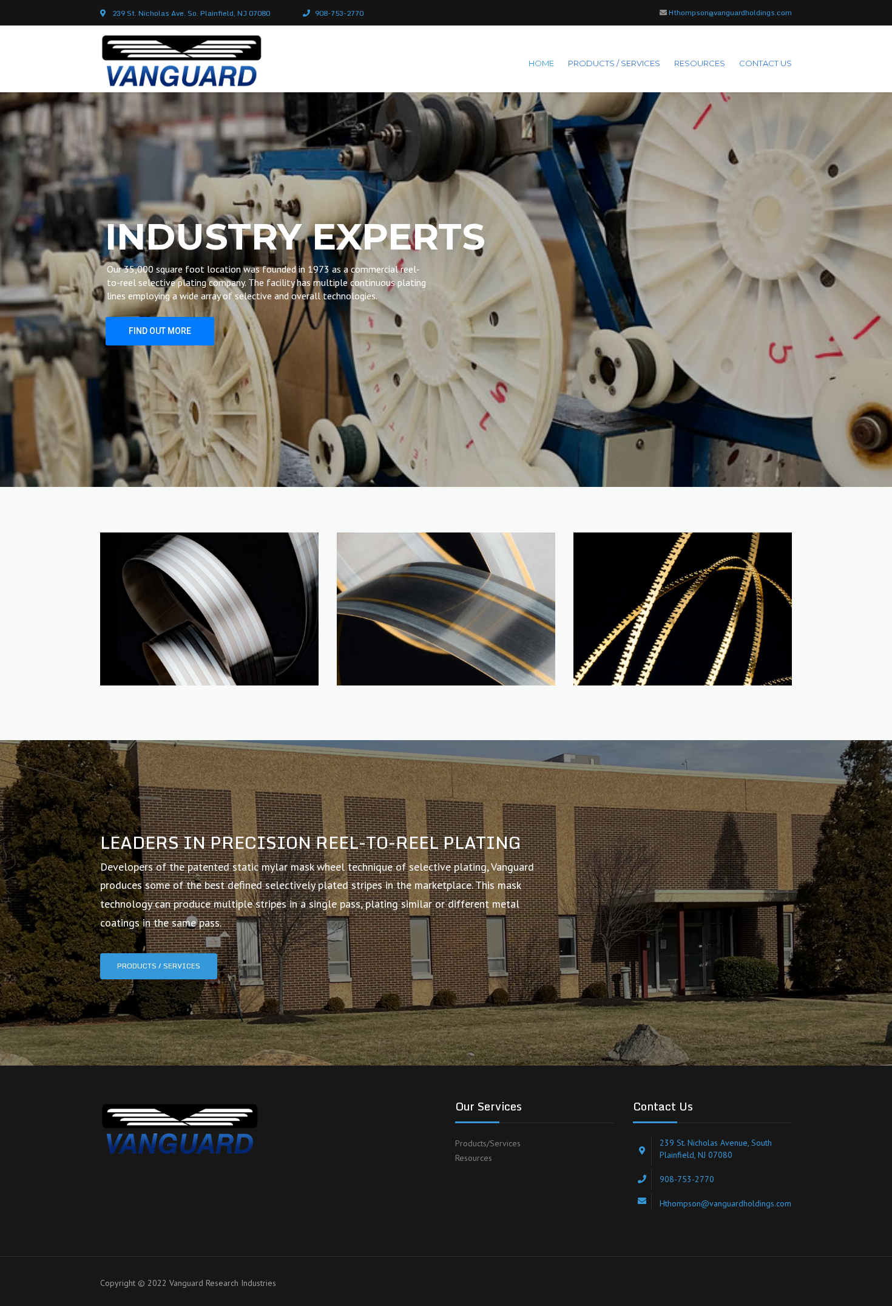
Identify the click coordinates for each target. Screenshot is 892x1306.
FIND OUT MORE (160, 331)
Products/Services (488, 1143)
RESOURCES (699, 63)
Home (541, 63)
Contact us (765, 63)
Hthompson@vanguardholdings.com (730, 12)
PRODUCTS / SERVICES (614, 63)
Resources (473, 1157)
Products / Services (158, 965)
